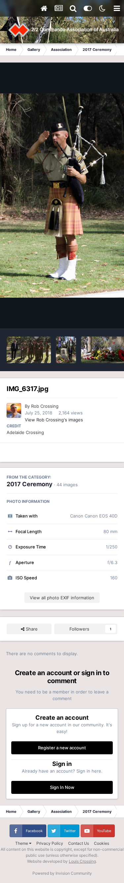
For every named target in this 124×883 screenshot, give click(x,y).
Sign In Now (62, 787)
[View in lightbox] (62, 195)
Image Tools (97, 316)
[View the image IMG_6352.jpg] (29, 350)
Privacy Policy (49, 843)
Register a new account (62, 747)
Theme (22, 843)
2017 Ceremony (30, 484)
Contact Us (78, 843)
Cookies (101, 843)
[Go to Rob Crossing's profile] (14, 410)
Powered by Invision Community (62, 873)
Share (31, 629)
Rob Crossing (45, 406)
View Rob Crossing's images (54, 419)
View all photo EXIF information (62, 597)
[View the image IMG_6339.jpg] (66, 350)
